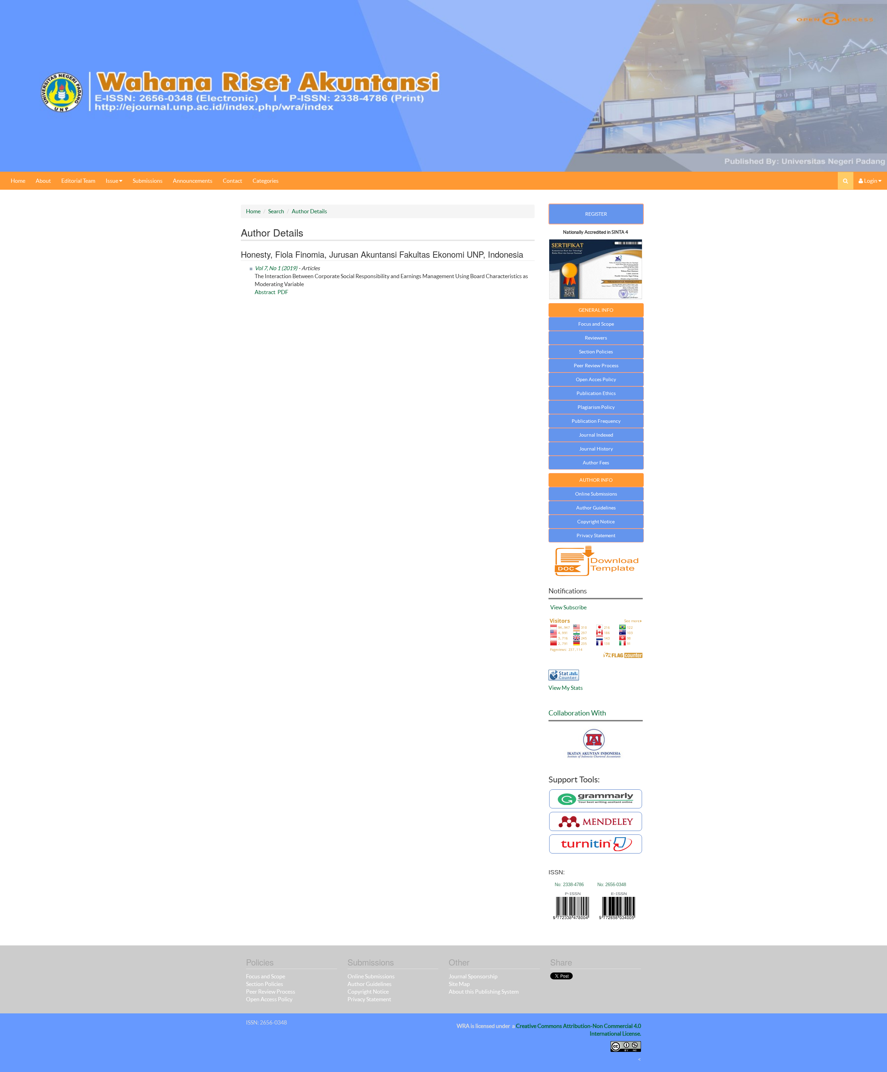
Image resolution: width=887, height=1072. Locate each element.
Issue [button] (112, 181)
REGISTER (596, 214)
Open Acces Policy (596, 379)
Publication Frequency (596, 421)
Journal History (596, 449)
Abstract (265, 292)
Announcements (192, 181)
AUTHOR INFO (596, 480)
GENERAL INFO (596, 310)
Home (18, 181)
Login (870, 181)
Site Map (459, 984)
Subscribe (575, 607)
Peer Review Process (596, 365)
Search (276, 211)
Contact (232, 181)
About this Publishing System (484, 991)
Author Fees (596, 462)
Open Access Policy (269, 999)
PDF (283, 292)
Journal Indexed (596, 435)
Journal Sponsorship (473, 976)
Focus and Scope (596, 324)
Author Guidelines (596, 508)
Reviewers (596, 338)
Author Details (309, 211)
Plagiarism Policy (596, 407)
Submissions (148, 181)
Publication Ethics (596, 393)
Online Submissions (596, 494)
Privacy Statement (596, 535)
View (556, 607)
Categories (266, 181)
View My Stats (565, 688)
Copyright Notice (596, 521)
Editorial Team (78, 181)
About (43, 181)
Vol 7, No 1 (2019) (276, 268)
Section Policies (596, 351)
